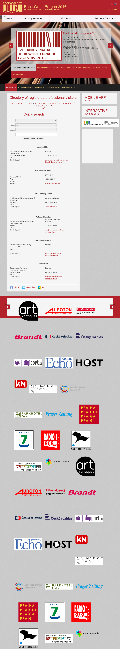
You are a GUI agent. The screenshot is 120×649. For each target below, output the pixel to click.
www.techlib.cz (50, 232)
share (17, 287)
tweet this (30, 287)
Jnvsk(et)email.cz (51, 206)
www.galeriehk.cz (51, 278)
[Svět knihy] (8, 18)
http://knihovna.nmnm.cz (53, 162)
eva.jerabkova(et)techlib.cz (54, 230)
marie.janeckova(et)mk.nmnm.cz (56, 160)
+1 (43, 287)
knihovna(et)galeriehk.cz (53, 276)
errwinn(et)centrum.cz (52, 183)
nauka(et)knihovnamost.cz (54, 253)
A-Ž (43, 108)
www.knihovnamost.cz (52, 255)
